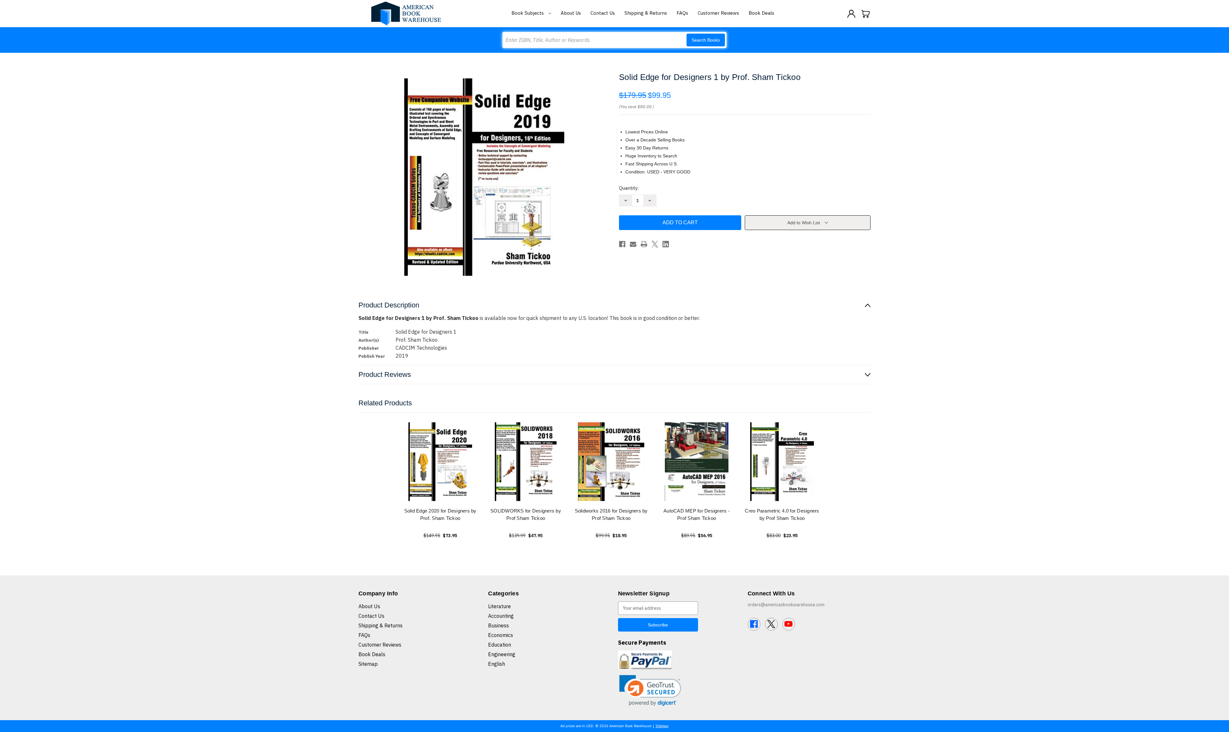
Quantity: (629, 188)
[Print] (644, 244)
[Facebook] (622, 244)
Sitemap (368, 664)
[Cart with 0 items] (866, 14)
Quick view (440, 461)
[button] (650, 690)
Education (499, 644)
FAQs (682, 13)
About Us (571, 13)
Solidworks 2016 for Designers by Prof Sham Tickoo (611, 514)
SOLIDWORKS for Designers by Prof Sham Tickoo (525, 514)
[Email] (633, 244)
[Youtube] (789, 624)
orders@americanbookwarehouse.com (786, 605)
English (496, 664)
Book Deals (761, 13)
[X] (655, 244)
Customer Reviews (718, 13)
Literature (499, 606)
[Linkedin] (666, 244)
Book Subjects (528, 13)
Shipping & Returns (645, 13)
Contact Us (602, 13)
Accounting (501, 616)
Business (498, 625)
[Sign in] (851, 14)
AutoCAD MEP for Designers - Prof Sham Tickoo (696, 514)
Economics (500, 635)
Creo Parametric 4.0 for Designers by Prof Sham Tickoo (782, 514)
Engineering (501, 654)
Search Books (706, 40)
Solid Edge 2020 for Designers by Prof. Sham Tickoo (440, 514)
